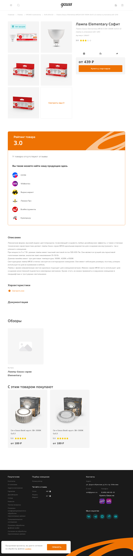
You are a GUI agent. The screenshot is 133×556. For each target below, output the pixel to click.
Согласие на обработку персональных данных (17, 532)
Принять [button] (56, 547)
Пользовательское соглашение (15, 520)
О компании (12, 484)
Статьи (10, 498)
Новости (11, 501)
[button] (11, 5)
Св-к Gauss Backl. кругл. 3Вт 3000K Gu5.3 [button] (26, 432)
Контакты (11, 481)
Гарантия (11, 491)
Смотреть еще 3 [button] (56, 103)
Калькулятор (37, 481)
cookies (28, 549)
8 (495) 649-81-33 (108, 492)
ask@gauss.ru (91, 492)
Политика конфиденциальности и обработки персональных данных (17, 512)
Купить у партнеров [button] (100, 68)
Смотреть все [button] (18, 291)
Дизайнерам (13, 495)
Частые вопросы (14, 505)
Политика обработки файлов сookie (16, 526)
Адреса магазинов (15, 488)
